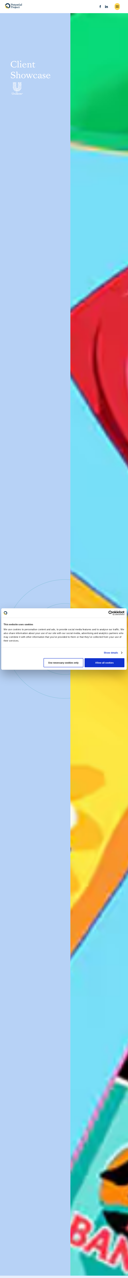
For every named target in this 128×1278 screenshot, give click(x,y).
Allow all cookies (104, 662)
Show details (111, 652)
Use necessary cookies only (63, 662)
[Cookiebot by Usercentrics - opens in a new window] (110, 613)
